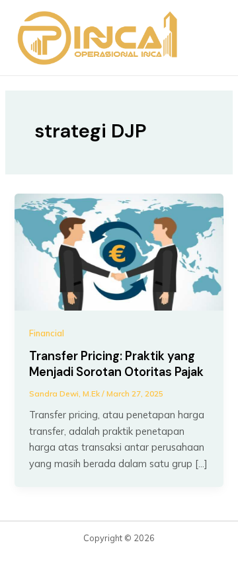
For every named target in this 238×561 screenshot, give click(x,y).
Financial (46, 333)
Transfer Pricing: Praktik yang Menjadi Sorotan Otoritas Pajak (116, 364)
